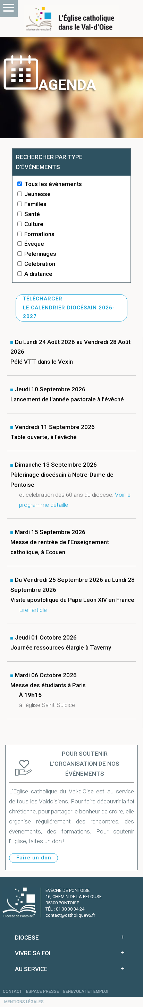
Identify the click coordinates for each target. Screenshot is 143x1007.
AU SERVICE (31, 969)
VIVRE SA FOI (32, 953)
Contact (12, 991)
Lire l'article (33, 609)
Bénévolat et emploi (85, 991)
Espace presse (42, 991)
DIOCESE (27, 937)
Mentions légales (24, 1001)
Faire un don (33, 858)
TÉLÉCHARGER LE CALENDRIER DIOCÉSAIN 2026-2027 (69, 307)
